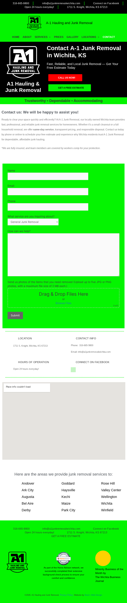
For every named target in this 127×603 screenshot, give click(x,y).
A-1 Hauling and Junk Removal (69, 23)
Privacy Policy (66, 595)
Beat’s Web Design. (94, 595)
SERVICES (41, 37)
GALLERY (73, 37)
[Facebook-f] (73, 369)
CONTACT (109, 37)
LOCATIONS (89, 37)
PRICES (59, 37)
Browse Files (63, 303)
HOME (16, 37)
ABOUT (27, 37)
